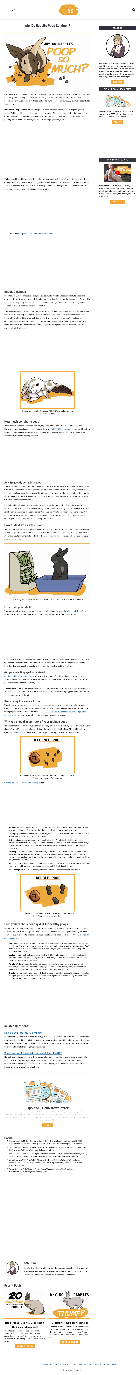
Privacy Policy (47, 1364)
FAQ (114, 1364)
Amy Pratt (30, 1262)
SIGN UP (47, 1125)
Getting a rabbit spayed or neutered (19, 676)
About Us (97, 1364)
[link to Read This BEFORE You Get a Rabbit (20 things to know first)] (24, 1304)
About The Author (63, 1364)
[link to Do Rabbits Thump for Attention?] (69, 1304)
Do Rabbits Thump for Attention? (70, 1323)
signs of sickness (17, 733)
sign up (117, 122)
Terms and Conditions (82, 1364)
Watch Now (117, 202)
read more (117, 82)
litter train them (75, 611)
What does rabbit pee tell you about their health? (33, 1053)
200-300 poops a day (62, 429)
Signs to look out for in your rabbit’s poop (21, 783)
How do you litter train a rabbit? (23, 1033)
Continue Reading (25, 1346)
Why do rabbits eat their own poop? (39, 234)
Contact (106, 1364)
